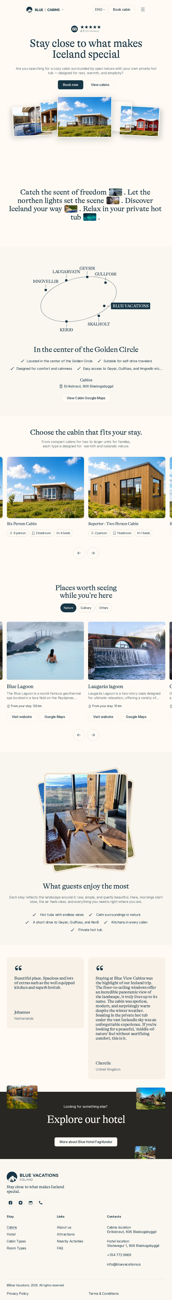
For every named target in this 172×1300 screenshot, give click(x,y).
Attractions (65, 1234)
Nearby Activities (70, 1241)
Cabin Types (16, 1241)
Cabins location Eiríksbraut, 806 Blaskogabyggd (131, 1229)
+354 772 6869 (119, 1255)
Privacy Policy (18, 1293)
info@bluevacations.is (124, 1264)
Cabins (12, 1227)
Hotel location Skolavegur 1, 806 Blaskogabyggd (133, 1243)
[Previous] (79, 553)
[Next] (93, 553)
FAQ (60, 1248)
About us (64, 1227)
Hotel (11, 1234)
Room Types (16, 1248)
